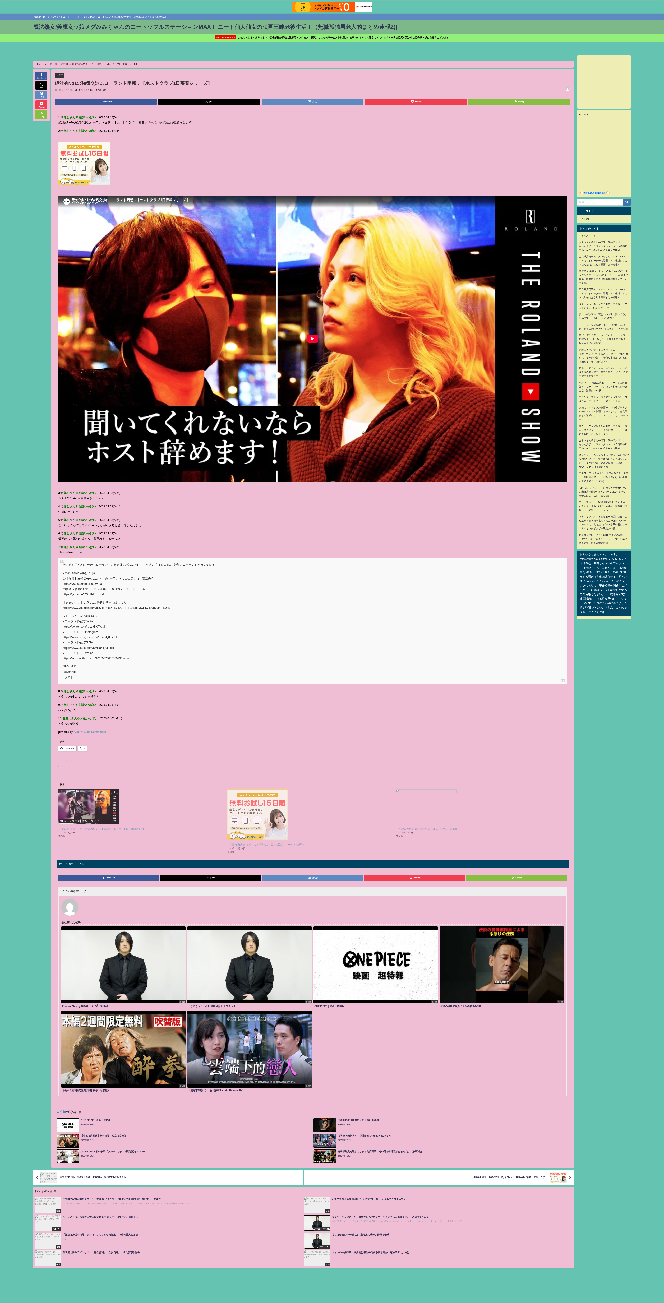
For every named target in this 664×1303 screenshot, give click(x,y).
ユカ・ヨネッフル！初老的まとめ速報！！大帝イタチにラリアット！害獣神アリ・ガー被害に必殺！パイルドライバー (603, 430)
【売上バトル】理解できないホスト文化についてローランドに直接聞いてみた (103, 829)
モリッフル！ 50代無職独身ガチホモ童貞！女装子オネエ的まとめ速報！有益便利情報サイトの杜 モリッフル (603, 506)
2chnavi (584, 114)
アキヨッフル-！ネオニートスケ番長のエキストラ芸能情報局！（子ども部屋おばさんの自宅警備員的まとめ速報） (603, 477)
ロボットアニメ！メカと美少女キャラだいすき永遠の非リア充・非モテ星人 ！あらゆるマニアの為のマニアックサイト (603, 372)
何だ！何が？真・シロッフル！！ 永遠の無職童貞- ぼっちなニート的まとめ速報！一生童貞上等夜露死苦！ (603, 339)
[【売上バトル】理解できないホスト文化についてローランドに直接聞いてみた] (141, 806)
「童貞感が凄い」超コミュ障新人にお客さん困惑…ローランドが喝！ (267, 844)
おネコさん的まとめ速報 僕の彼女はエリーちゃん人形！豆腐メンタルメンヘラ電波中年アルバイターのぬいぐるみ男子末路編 (603, 246)
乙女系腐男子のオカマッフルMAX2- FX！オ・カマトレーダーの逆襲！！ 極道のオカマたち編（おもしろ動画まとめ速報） (603, 260)
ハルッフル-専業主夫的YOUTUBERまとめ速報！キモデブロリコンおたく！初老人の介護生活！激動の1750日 (603, 386)
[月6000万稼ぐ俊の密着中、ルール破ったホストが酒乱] (479, 806)
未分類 (59, 75)
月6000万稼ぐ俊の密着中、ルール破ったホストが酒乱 (428, 829)
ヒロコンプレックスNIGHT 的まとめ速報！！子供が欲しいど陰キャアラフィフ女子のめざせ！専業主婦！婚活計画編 (603, 539)
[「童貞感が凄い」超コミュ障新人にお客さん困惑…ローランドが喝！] (310, 814)
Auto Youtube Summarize (90, 731)
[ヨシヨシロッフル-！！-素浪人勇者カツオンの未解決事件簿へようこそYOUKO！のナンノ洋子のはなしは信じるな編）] (604, 491)
